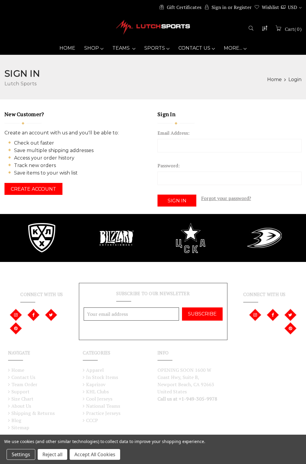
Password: (168, 165)
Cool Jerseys (99, 398)
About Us (21, 406)
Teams (121, 48)
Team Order (24, 384)
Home (67, 48)
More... (233, 48)
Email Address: (173, 133)
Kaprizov (95, 384)
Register (243, 7)
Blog (16, 420)
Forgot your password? (226, 198)
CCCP (92, 420)
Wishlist (270, 7)
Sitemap (20, 427)
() (293, 29)
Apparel (95, 370)
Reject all (52, 454)
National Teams (103, 406)
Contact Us (194, 48)
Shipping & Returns (33, 413)
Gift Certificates (184, 7)
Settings (21, 454)
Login (295, 79)
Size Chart (22, 398)
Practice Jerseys (103, 413)
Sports (154, 48)
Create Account (33, 189)
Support (20, 391)
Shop (91, 48)
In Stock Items (102, 377)
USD (293, 7)
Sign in (219, 7)
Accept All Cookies (94, 454)
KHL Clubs (97, 391)
